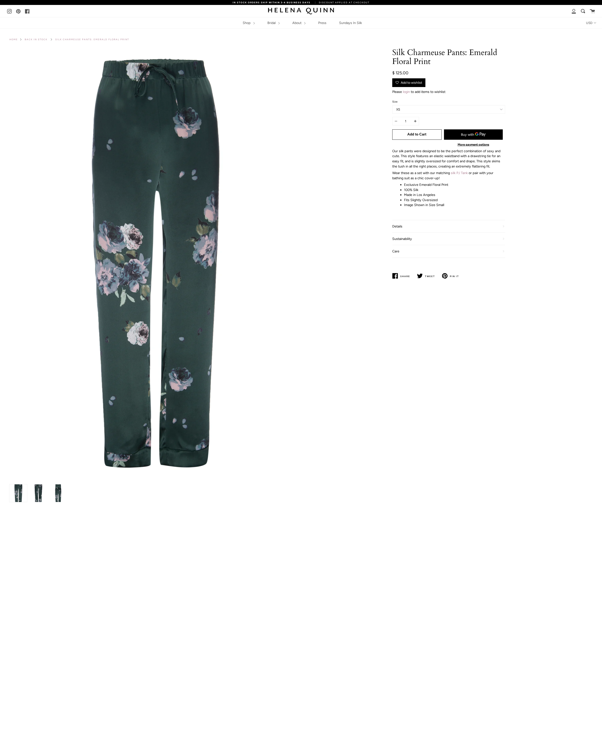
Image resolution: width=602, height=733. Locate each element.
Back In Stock (36, 39)
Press (322, 23)
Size (394, 101)
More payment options (473, 144)
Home (13, 39)
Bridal (272, 23)
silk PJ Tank (459, 173)
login (406, 92)
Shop (247, 23)
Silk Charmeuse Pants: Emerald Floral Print (92, 39)
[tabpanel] (153, 265)
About (297, 23)
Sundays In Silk (350, 23)
